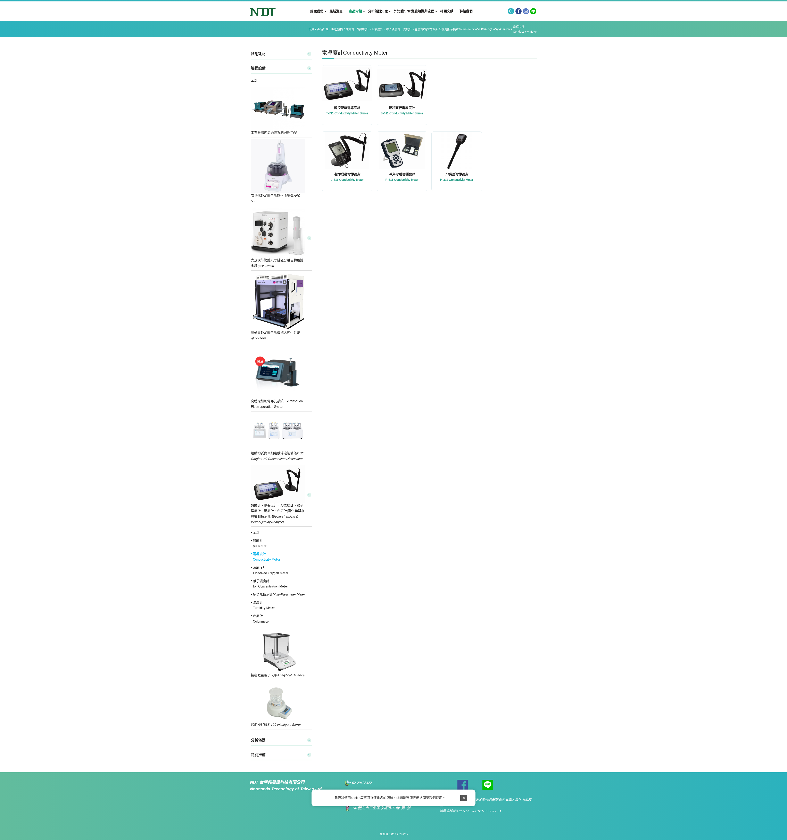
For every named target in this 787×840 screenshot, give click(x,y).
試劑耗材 (258, 54)
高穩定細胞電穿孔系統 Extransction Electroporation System (277, 403)
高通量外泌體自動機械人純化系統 (275, 335)
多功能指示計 (279, 594)
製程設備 (337, 29)
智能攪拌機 (276, 724)
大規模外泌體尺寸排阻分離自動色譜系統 (277, 262)
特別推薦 (258, 755)
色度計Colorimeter (261, 618)
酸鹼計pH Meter (259, 543)
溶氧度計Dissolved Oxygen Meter (270, 570)
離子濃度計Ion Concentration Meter (270, 583)
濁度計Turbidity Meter (264, 605)
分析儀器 (258, 740)
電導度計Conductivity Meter (525, 29)
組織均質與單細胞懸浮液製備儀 (277, 456)
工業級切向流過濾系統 (274, 132)
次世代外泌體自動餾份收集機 (276, 198)
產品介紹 (323, 29)
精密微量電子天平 (277, 675)
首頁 (311, 29)
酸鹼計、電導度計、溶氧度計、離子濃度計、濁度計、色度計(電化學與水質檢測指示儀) (428, 29)
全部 (254, 80)
